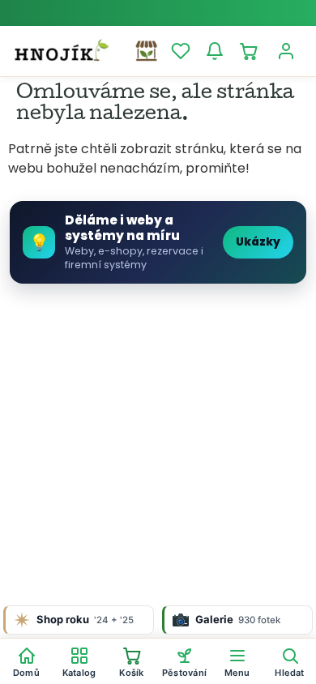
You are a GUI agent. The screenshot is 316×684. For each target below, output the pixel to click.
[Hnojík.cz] (61, 51)
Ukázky (258, 242)
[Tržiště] (146, 51)
